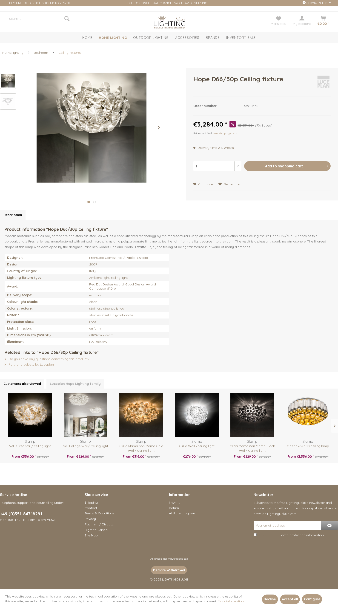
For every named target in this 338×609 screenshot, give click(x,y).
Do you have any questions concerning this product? (48, 359)
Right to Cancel (96, 530)
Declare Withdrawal (169, 570)
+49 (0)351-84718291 (21, 513)
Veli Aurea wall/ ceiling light (30, 446)
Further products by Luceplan (31, 364)
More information (231, 601)
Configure (312, 599)
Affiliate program (182, 513)
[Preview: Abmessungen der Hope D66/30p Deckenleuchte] (8, 101)
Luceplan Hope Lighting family (75, 384)
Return (174, 508)
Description (12, 215)
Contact (91, 508)
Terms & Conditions (99, 513)
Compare (205, 184)
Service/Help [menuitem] (317, 3)
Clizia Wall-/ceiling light (197, 446)
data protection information (302, 535)
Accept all (290, 599)
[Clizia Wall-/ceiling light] (196, 415)
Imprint (174, 502)
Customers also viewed (22, 384)
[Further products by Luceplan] (323, 84)
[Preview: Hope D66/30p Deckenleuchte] (8, 81)
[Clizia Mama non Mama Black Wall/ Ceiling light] (252, 415)
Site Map (91, 535)
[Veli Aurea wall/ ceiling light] (30, 415)
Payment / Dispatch (100, 524)
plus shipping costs (225, 133)
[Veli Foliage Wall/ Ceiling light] (85, 415)
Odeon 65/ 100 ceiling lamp (308, 446)
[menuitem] (39, 18)
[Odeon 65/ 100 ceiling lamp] (307, 415)
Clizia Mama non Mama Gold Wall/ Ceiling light (141, 448)
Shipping (91, 502)
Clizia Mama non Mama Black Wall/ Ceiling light (252, 448)
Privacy (90, 519)
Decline (270, 599)
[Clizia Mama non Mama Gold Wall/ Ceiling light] (141, 415)
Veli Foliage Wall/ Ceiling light (85, 446)
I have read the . (291, 535)
